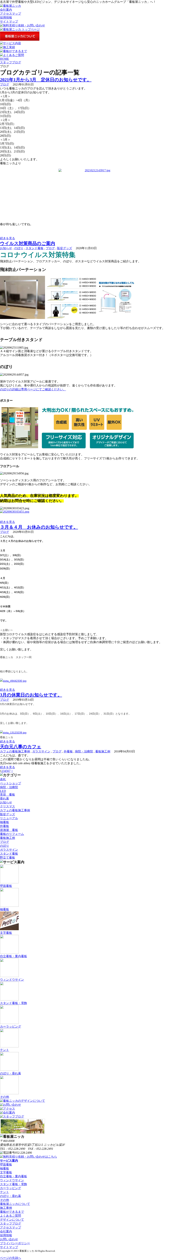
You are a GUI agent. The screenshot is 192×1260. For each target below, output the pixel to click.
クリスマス (7, 806)
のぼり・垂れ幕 (10, 1196)
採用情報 (6, 17)
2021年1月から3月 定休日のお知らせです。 (46, 79)
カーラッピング (10, 1188)
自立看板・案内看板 (13, 1176)
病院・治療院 (84, 751)
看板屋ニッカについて (15, 1203)
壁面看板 (6, 1164)
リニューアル (9, 818)
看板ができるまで (12, 1211)
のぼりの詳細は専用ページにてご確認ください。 (33, 389)
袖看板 (4, 822)
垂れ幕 (4, 798)
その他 (4, 1200)
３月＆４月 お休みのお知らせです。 (39, 527)
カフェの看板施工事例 (15, 751)
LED (3, 791)
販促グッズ (64, 248)
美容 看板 (7, 794)
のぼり (18, 248)
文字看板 (6, 1172)
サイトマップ (9, 21)
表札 (3, 779)
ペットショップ (10, 783)
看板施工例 (102, 751)
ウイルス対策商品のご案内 (27, 243)
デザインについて (12, 1219)
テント (4, 1192)
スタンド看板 (35, 248)
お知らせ (6, 248)
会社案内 (6, 9)
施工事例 (6, 1207)
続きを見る (7, 238)
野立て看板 (7, 857)
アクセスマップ (10, 13)
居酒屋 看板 (9, 830)
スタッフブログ (10, 62)
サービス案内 (9, 1160)
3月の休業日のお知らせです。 (31, 694)
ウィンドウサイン (12, 1180)
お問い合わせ (9, 1239)
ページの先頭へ (10, 1257)
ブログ (4, 84)
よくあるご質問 (10, 1215)
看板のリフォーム (12, 834)
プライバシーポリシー (15, 1243)
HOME (4, 58)
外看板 (68, 751)
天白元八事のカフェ (20, 746)
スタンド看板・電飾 (13, 1184)
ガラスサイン (41, 751)
